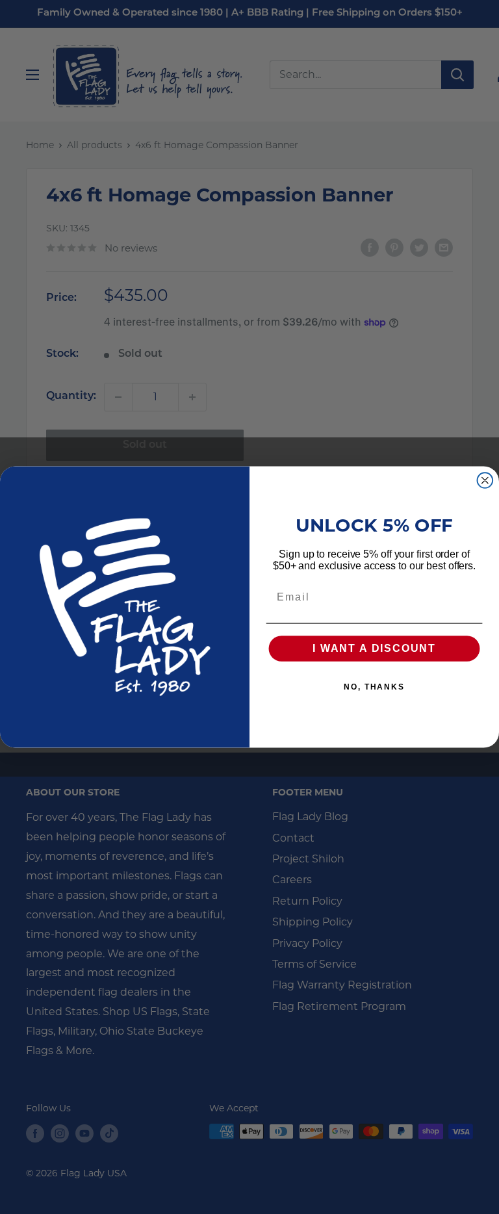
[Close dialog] (485, 480)
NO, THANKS (374, 687)
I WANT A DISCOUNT (374, 648)
